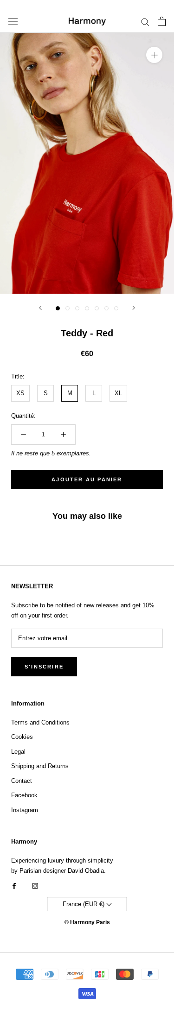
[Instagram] (35, 885)
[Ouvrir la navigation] (13, 21)
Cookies (22, 736)
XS (20, 393)
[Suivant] (133, 308)
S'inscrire (44, 666)
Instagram (24, 810)
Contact (21, 780)
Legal (18, 751)
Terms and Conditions (40, 722)
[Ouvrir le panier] (162, 21)
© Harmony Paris (87, 922)
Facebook (24, 795)
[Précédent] (40, 308)
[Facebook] (14, 885)
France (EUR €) (84, 904)
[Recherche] (145, 21)
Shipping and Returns (40, 766)
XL (118, 393)
